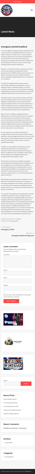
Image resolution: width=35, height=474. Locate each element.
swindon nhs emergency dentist (12, 410)
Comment (7, 254)
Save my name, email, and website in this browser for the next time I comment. (17, 296)
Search (5, 380)
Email (6, 277)
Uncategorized (14, 221)
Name (6, 270)
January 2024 (8, 442)
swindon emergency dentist (11, 413)
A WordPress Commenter (11, 428)
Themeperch (28, 471)
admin (19, 219)
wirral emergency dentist (11, 403)
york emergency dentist (10, 399)
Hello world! (23, 428)
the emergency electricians (11, 406)
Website (6, 285)
